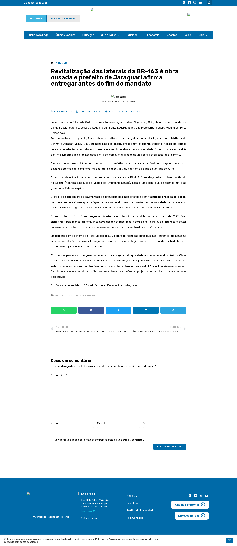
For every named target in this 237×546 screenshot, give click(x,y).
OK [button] (229, 540)
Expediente (133, 503)
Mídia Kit (132, 495)
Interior (61, 62)
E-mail (102, 423)
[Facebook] (189, 2)
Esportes (171, 35)
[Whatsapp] (183, 2)
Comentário (59, 375)
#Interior (67, 295)
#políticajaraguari (84, 295)
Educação (88, 35)
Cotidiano (132, 35)
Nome (55, 423)
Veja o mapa (86, 511)
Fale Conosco (135, 517)
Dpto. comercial (189, 515)
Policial (187, 35)
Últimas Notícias (65, 35)
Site (145, 423)
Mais (201, 35)
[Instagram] (194, 2)
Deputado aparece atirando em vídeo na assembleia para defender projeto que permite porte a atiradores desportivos (118, 271)
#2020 (57, 295)
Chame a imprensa (187, 504)
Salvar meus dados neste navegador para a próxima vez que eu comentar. (99, 439)
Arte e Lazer (108, 35)
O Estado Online (83, 122)
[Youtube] (200, 2)
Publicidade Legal (38, 35)
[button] (209, 2)
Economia (153, 35)
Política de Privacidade (140, 510)
